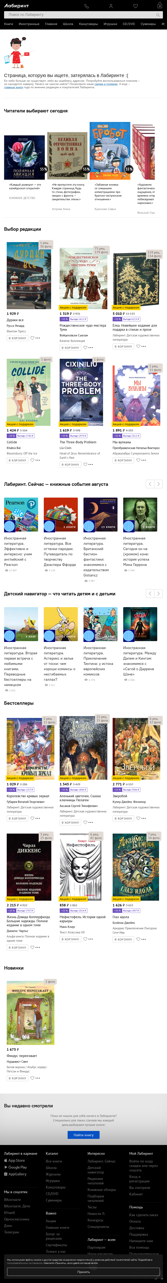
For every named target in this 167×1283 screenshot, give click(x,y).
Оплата (135, 1221)
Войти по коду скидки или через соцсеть (143, 1165)
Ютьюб (9, 1212)
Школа (68, 24)
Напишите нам (141, 1240)
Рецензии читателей (96, 1180)
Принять (83, 1272)
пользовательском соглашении (24, 1263)
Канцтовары (88, 24)
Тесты (92, 1207)
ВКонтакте (12, 1199)
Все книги (54, 1161)
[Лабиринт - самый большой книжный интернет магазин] (41, 5)
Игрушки (110, 24)
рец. (44, 243)
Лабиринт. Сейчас (102, 1161)
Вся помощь (139, 1247)
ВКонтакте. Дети (17, 1206)
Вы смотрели (139, 1187)
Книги (8, 24)
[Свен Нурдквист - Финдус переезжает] (30, 1044)
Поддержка (138, 1234)
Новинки (14, 968)
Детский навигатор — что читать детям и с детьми (59, 593)
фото (46, 246)
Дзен (8, 1225)
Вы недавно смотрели (28, 1106)
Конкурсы (95, 1220)
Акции (51, 1221)
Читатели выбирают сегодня (36, 110)
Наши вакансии (100, 1253)
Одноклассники (16, 1219)
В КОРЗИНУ (17, 338)
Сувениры (148, 24)
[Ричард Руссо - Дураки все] (29, 308)
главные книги (13, 87)
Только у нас (56, 1251)
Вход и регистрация (139, 1178)
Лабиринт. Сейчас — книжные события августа (56, 484)
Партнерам (96, 1247)
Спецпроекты (98, 1226)
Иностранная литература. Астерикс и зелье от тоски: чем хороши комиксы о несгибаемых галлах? (59, 664)
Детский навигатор (96, 1169)
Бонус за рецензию (54, 1236)
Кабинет (136, 1194)
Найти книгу (83, 1135)
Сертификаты (56, 1245)
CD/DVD (129, 24)
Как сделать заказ (143, 1214)
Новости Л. (96, 1213)
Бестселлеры (19, 703)
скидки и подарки (106, 84)
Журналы (53, 1174)
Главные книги (57, 1227)
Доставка (136, 1227)
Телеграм (11, 1232)
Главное (51, 24)
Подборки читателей (96, 1198)
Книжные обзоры (102, 1189)
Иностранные (29, 24)
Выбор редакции (22, 229)
